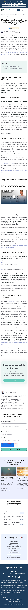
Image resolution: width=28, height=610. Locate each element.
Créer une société (14, 543)
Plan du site (3, 597)
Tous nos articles (5, 594)
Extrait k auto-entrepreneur (14, 557)
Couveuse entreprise (14, 552)
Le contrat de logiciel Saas (7, 163)
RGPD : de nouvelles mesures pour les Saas (12, 68)
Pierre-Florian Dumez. (10, 408)
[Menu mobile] (25, 10)
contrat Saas (12, 301)
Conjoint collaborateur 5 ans (14, 554)
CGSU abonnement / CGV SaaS (13, 603)
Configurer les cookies (10, 603)
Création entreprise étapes (14, 546)
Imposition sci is (14, 541)
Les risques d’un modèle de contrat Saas (12, 71)
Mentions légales (19, 604)
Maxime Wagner (11, 31)
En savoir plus (14, 380)
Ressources (3, 14)
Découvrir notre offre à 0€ (14, 5)
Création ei (14, 550)
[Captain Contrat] (7, 10)
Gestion (7, 14)
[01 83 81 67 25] (18, 10)
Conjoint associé (14, 555)
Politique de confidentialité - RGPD (16, 14)
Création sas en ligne (14, 545)
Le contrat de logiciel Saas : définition (11, 66)
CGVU (18, 603)
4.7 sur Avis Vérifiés (20, 573)
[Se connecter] (22, 10)
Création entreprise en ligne (14, 548)
